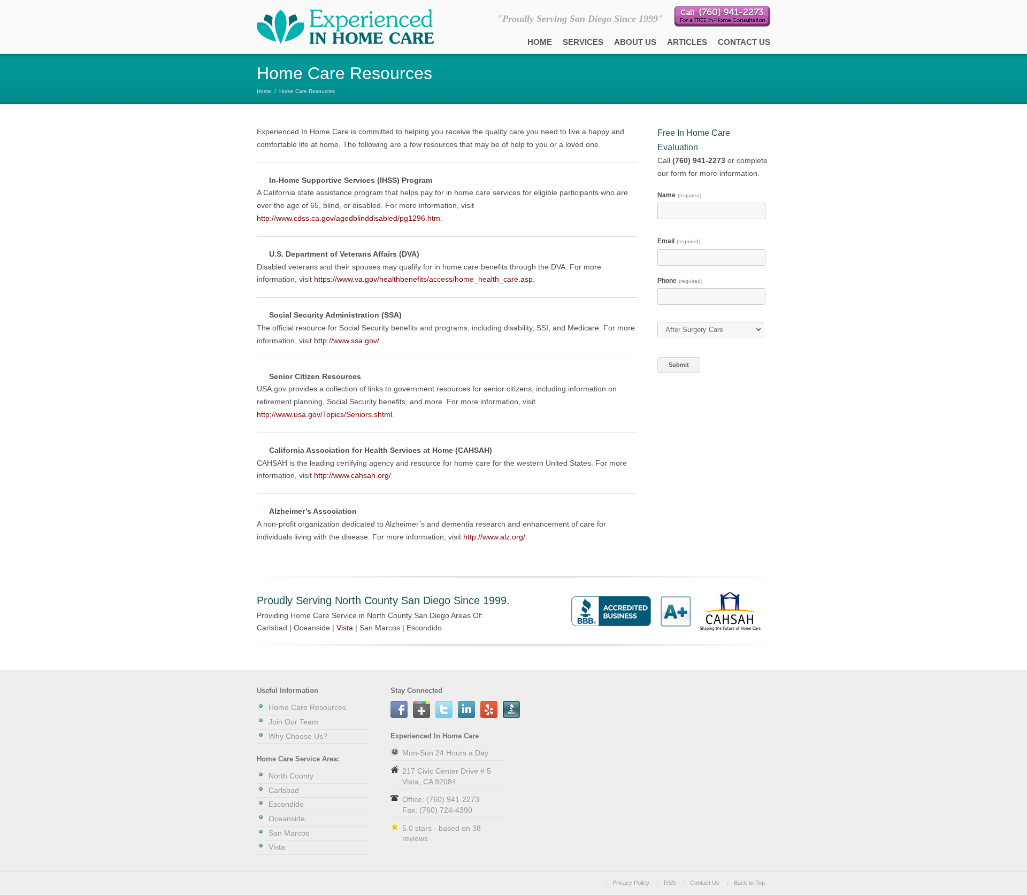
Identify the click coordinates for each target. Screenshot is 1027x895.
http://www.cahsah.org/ (352, 475)
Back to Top (749, 882)
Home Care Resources (307, 707)
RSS (670, 882)
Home (539, 42)
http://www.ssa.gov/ (346, 340)
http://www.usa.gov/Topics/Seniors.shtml (324, 414)
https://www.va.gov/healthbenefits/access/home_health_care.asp (423, 279)
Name (679, 195)
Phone (679, 280)
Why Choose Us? (298, 736)
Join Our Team (293, 721)
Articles (687, 42)
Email (678, 241)
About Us (635, 42)
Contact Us (744, 42)
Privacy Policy (630, 882)
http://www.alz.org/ (494, 537)
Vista (344, 627)
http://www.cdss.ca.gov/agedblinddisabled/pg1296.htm (348, 218)
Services (583, 42)
